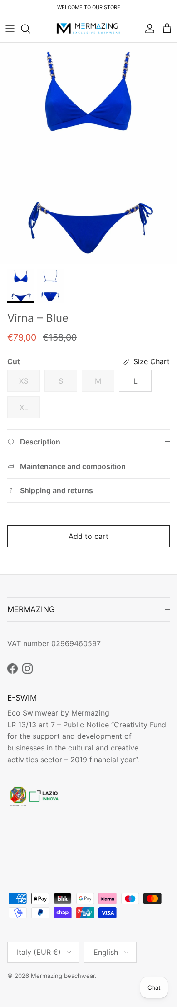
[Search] (30, 29)
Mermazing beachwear (63, 975)
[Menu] (10, 29)
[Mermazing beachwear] (89, 29)
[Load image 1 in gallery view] (88, 153)
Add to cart (88, 536)
